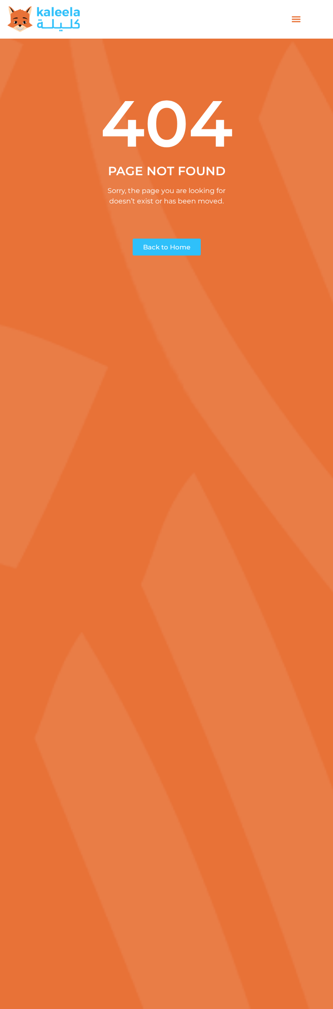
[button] (296, 19)
